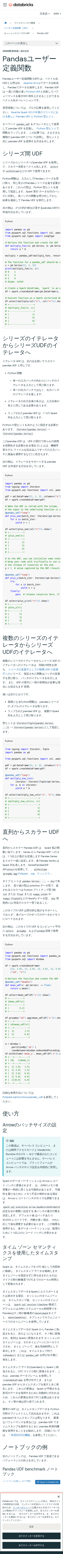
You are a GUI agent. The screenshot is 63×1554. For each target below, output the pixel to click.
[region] (31, 1522)
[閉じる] (58, 1496)
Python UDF (33, 91)
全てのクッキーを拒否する (31, 1536)
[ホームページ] (6, 22)
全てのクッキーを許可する (31, 1545)
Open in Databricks (49, 1482)
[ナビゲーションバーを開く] (5, 4)
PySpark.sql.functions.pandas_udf (23, 1097)
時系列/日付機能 (20, 1435)
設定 (31, 1526)
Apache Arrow (32, 83)
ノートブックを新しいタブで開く (17, 1481)
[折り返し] (50, 229)
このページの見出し (16, 43)
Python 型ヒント (46, 128)
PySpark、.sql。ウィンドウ (34, 873)
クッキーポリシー (21, 1507)
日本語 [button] (43, 13)
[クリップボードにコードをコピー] (56, 229)
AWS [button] (56, 13)
